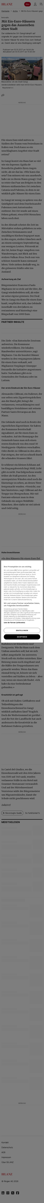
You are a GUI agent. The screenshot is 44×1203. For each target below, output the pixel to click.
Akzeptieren (22, 637)
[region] (22, 601)
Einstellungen (22, 630)
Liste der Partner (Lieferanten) (14, 622)
